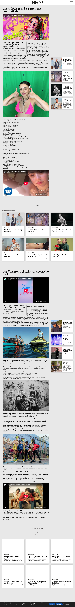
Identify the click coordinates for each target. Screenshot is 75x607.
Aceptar (52, 604)
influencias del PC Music (33, 55)
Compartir (37, 205)
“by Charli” (29, 67)
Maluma (21, 374)
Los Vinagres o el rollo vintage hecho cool (26, 273)
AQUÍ (10, 605)
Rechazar (59, 604)
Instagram (31, 314)
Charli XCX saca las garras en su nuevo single (23, 10)
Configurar (67, 604)
